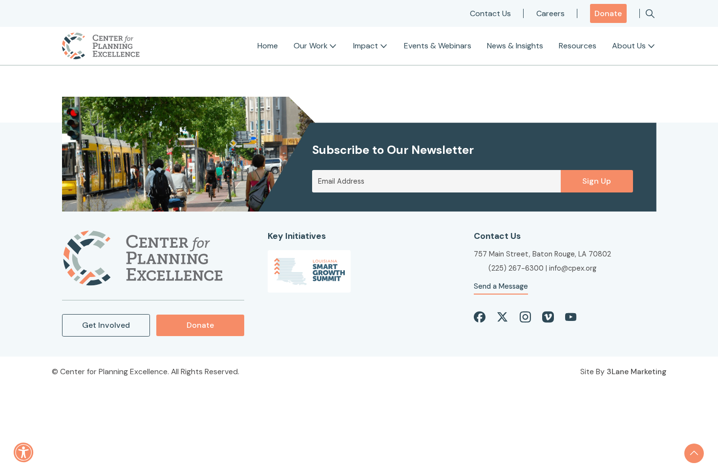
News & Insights (515, 46)
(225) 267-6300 (516, 268)
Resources (577, 46)
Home (267, 46)
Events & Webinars (437, 46)
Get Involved (106, 325)
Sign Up (596, 181)
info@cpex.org (572, 268)
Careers (550, 13)
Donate (608, 13)
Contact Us (490, 13)
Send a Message (501, 286)
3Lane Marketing (637, 371)
